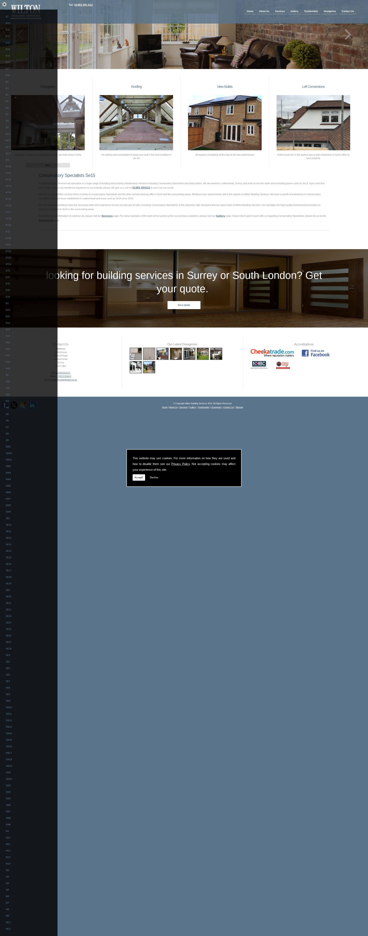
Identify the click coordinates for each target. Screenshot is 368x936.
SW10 (9, 707)
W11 (8, 844)
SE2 (8, 590)
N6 (7, 420)
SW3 (8, 785)
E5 (7, 101)
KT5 (8, 283)
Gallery (294, 11)
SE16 (9, 564)
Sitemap (239, 407)
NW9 (8, 512)
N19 (8, 368)
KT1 (8, 160)
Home (250, 11)
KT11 (8, 173)
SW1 (8, 701)
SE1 (8, 518)
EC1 (8, 134)
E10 (8, 23)
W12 (8, 850)
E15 (8, 55)
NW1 (8, 446)
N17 (8, 355)
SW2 (8, 772)
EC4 (8, 153)
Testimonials (311, 11)
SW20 (9, 779)
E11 (8, 29)
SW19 (9, 766)
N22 (8, 394)
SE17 (9, 570)
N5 (7, 414)
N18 (8, 362)
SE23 (9, 616)
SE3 (8, 655)
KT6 (8, 290)
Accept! (139, 477)
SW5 (8, 798)
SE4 (8, 661)
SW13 (9, 727)
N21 (8, 388)
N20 (8, 381)
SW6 (8, 805)
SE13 (9, 544)
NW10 (9, 453)
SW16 (9, 746)
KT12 (8, 179)
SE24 (9, 622)
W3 (7, 876)
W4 (7, 883)
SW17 (9, 753)
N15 (8, 342)
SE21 (9, 603)
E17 (8, 68)
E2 (7, 81)
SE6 (8, 674)
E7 (7, 114)
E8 (7, 121)
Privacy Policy (180, 464)
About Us (264, 11)
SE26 (9, 635)
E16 (8, 62)
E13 (8, 42)
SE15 (9, 557)
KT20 (8, 238)
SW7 (8, 811)
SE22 (9, 609)
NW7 (8, 499)
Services (280, 11)
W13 (8, 857)
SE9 (8, 694)
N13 (8, 329)
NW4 (8, 479)
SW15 (9, 740)
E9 (7, 127)
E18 (8, 75)
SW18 (9, 759)
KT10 (8, 166)
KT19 (8, 225)
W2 (7, 870)
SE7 (8, 681)
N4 (7, 407)
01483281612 (63, 373)
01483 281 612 (83, 4)
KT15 (8, 199)
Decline (154, 477)
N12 (8, 323)
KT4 (8, 277)
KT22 (8, 251)
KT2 (8, 231)
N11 (8, 316)
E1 (7, 16)
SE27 (9, 642)
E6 (7, 108)
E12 (8, 36)
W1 (7, 831)
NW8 (8, 505)
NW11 (9, 459)
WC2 (8, 929)
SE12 (9, 538)
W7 (7, 903)
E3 (7, 88)
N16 (8, 349)
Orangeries (330, 11)
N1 (7, 303)
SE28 (9, 648)
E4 (7, 95)
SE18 (9, 577)
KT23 (8, 257)
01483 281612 (141, 187)
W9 (7, 916)
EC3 (8, 147)
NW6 (8, 492)
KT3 (8, 270)
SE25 (9, 629)
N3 (7, 401)
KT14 (8, 192)
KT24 (8, 264)
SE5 (8, 668)
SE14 (9, 551)
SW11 (9, 714)
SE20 (9, 596)
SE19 (9, 583)
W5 (7, 889)
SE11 (8, 531)
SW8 (8, 818)
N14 (8, 336)
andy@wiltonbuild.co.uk (64, 380)
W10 (8, 837)
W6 (7, 896)
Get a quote (184, 305)
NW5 (8, 485)
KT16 (8, 205)
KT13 (8, 186)
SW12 (9, 720)
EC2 (8, 140)
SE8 (8, 687)
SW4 (8, 792)
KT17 (8, 212)
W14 (8, 863)
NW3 (8, 472)
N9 (7, 440)
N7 (7, 427)
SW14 (9, 733)
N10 (8, 310)
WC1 (8, 922)
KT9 (8, 297)
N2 (7, 375)
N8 (7, 433)
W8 (7, 909)
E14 (8, 49)
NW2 (8, 466)
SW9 (8, 824)
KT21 (8, 244)
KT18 (8, 218)
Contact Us (348, 11)
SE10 (9, 525)
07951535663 (63, 376)
